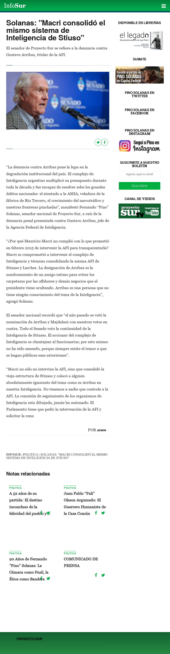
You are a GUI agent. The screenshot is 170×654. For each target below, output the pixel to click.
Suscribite (140, 185)
